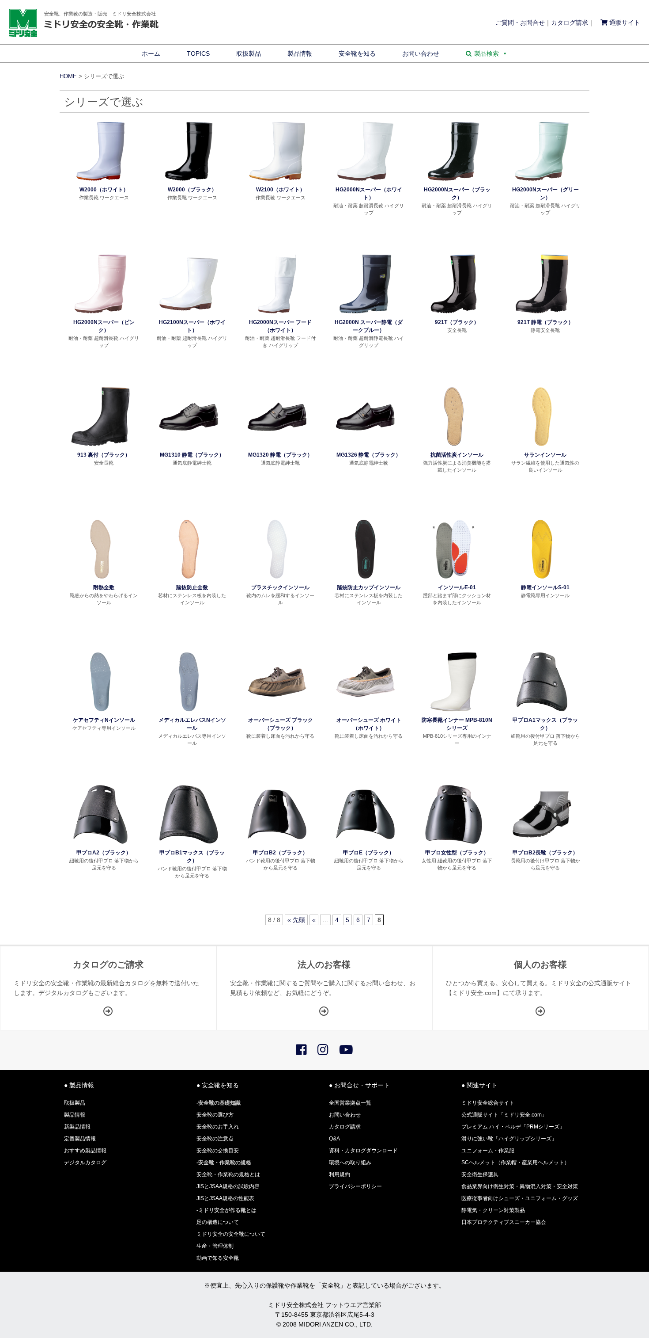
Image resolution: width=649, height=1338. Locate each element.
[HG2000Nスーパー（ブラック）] (454, 181)
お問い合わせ (420, 53)
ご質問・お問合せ (520, 22)
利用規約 (339, 1174)
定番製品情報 (80, 1139)
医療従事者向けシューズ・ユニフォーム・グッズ (519, 1198)
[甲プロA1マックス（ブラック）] (542, 711)
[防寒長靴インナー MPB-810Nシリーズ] (454, 711)
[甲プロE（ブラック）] (365, 844)
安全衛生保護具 (479, 1174)
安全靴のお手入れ (217, 1127)
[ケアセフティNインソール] (100, 711)
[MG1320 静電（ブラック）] (277, 446)
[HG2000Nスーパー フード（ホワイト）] (277, 313)
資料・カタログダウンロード (363, 1150)
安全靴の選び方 (215, 1115)
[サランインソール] (542, 446)
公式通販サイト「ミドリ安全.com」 (504, 1115)
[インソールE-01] (454, 579)
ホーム (151, 53)
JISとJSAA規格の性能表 (225, 1198)
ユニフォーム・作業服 (487, 1150)
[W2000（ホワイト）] (100, 181)
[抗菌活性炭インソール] (454, 446)
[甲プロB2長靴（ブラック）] (542, 844)
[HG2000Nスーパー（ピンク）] (100, 313)
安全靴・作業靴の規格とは (228, 1174)
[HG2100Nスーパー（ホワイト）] (189, 313)
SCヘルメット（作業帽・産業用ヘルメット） (515, 1162)
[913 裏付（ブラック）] (100, 446)
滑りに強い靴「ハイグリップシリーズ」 (509, 1139)
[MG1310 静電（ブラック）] (189, 446)
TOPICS (198, 53)
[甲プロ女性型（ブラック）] (454, 844)
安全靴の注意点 (215, 1139)
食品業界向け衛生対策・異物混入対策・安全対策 (519, 1186)
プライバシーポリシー (355, 1186)
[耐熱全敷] (100, 579)
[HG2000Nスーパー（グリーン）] (542, 181)
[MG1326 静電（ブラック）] (365, 446)
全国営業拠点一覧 (350, 1103)
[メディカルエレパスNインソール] (189, 711)
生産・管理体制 (215, 1246)
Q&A (334, 1139)
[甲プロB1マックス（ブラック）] (189, 844)
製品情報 (299, 53)
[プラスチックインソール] (277, 579)
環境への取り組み (350, 1162)
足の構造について (217, 1222)
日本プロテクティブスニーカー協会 (503, 1222)
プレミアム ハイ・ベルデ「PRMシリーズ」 (513, 1127)
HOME (68, 76)
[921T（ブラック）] (454, 313)
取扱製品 (248, 53)
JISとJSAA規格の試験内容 (228, 1186)
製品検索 (486, 53)
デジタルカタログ (85, 1162)
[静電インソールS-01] (542, 579)
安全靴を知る (357, 53)
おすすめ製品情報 (85, 1150)
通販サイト (623, 22)
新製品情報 (77, 1127)
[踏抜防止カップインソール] (365, 579)
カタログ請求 (569, 22)
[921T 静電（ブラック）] (542, 313)
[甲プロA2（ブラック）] (100, 844)
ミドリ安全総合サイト (487, 1103)
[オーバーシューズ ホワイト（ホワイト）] (365, 711)
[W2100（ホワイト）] (277, 181)
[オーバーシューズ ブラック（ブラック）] (277, 711)
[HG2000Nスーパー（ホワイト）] (365, 181)
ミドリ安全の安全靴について (230, 1234)
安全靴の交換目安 (217, 1150)
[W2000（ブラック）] (189, 181)
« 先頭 (296, 919)
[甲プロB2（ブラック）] (277, 844)
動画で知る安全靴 (217, 1258)
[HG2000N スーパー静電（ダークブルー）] (365, 313)
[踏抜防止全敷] (189, 579)
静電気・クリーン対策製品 (493, 1210)
